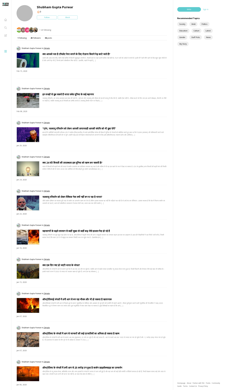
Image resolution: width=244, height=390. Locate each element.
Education (183, 30)
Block (67, 17)
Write (189, 9)
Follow (47, 17)
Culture (196, 30)
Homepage (181, 383)
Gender (182, 37)
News (208, 37)
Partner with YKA (199, 383)
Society (182, 24)
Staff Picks (195, 37)
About (189, 383)
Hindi (193, 24)
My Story (183, 44)
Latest (208, 30)
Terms (185, 386)
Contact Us (193, 386)
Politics (204, 24)
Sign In (205, 9)
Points (208, 383)
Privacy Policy (203, 386)
